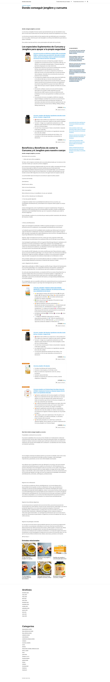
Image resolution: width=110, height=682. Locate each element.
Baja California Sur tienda (27, 631)
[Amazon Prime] (64, 107)
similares (24, 664)
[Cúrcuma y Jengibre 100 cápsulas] (27, 369)
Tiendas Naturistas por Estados (63, 1)
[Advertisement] (44, 20)
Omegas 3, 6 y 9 (25, 656)
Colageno (24, 640)
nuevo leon (24, 654)
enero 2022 (24, 600)
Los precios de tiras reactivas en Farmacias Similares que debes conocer (77, 124)
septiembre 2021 (25, 608)
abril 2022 (24, 598)
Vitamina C (24, 668)
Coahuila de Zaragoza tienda (28, 638)
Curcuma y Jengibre (26, 5)
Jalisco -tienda (25, 650)
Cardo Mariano (25, 636)
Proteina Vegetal (25, 658)
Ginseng (24, 646)
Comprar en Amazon (61, 109)
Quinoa (23, 662)
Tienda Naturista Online (78, 1)
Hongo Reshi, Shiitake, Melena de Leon (30, 648)
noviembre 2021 (25, 604)
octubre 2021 (25, 606)
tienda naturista (26, 1)
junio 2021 (24, 614)
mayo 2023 (24, 594)
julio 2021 (24, 612)
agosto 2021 (25, 610)
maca (23, 652)
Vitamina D (24, 669)
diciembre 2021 (25, 602)
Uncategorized (25, 666)
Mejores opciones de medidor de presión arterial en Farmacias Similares (77, 136)
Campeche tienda (26, 635)
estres (23, 644)
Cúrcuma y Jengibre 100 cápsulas (42, 366)
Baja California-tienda (27, 633)
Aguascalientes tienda (27, 629)
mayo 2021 (24, 615)
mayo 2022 (24, 596)
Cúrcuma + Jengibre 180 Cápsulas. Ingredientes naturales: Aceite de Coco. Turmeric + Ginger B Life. (49, 116)
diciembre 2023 (25, 592)
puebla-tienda (25, 660)
